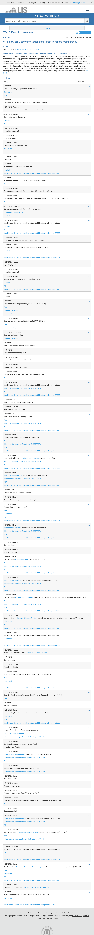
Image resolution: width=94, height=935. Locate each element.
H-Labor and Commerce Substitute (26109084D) (22, 388)
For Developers (49, 913)
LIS (16, 10)
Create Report (84, 33)
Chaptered (8, 92)
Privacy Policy (61, 913)
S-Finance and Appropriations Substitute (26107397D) (24, 737)
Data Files (71, 913)
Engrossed (8, 314)
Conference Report (11, 310)
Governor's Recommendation (15, 212)
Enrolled (7, 170)
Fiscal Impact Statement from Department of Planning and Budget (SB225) (32, 173)
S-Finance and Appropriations (15, 754)
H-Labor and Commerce (30, 458)
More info (68, 54)
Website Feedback (35, 913)
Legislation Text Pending (12, 747)
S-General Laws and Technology (28, 867)
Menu (87, 10)
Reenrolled (8, 120)
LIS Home (22, 913)
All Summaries (62, 54)
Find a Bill (47, 28)
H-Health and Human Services (26, 618)
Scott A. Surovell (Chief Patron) (27, 49)
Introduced (8, 853)
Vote (5, 184)
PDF (5, 95)
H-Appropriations (22, 559)
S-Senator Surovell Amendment (16, 733)
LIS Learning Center (77, 2)
